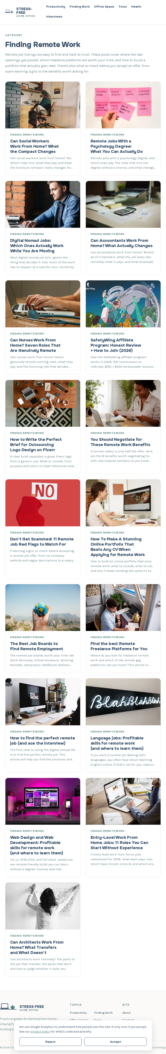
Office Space (104, 6)
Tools (122, 6)
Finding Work (80, 6)
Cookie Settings (155, 1047)
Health (136, 6)
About (126, 1013)
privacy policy (40, 1031)
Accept (115, 1042)
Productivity (55, 6)
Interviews (54, 16)
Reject (50, 1042)
